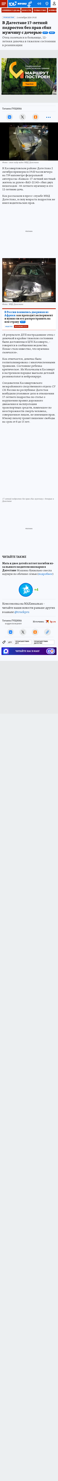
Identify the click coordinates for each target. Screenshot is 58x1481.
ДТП (10, 642)
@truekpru (21, 612)
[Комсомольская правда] (17, 3)
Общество (8, 326)
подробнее (45, 574)
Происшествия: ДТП (22, 642)
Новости (26, 10)
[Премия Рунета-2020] (29, 4)
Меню (3, 3)
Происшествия (8, 17)
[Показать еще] (48, 117)
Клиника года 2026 (11, 10)
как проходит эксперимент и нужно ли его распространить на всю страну (28, 317)
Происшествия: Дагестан (41, 642)
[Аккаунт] (54, 3)
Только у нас (40, 10)
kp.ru (53, 621)
